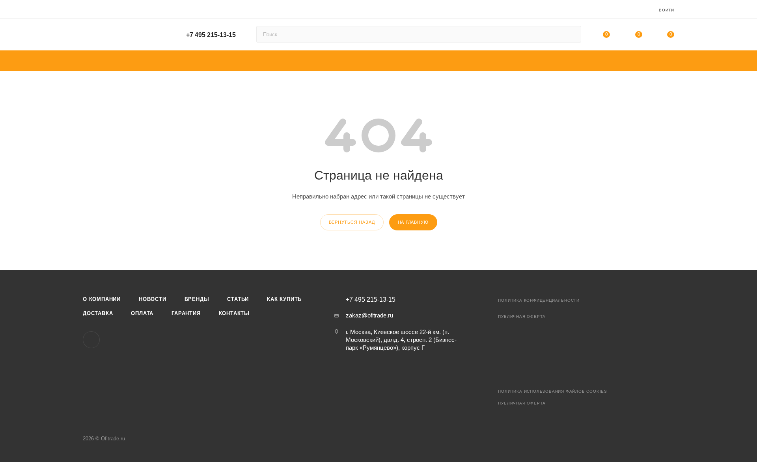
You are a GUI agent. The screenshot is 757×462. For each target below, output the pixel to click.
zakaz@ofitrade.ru (369, 315)
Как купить (284, 299)
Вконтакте (91, 339)
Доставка (98, 313)
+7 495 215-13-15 (211, 35)
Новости (152, 299)
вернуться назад (352, 222)
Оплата (142, 313)
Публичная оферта (522, 316)
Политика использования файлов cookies (552, 391)
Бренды (197, 299)
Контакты (234, 313)
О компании (102, 299)
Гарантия (186, 313)
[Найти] (571, 34)
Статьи (238, 299)
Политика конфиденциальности (539, 300)
